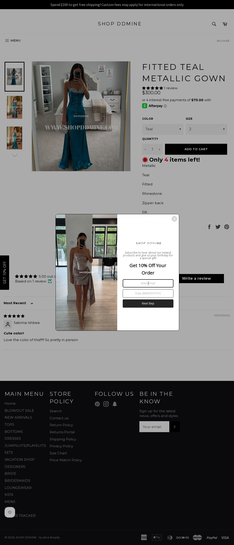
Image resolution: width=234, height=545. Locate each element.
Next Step (148, 303)
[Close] (174, 219)
